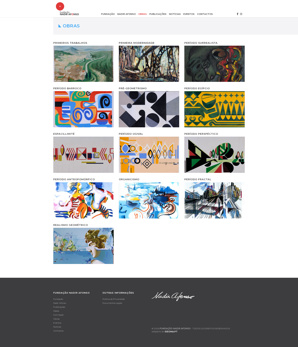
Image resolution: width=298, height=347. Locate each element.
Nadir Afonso (126, 14)
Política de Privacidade (113, 299)
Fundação (108, 14)
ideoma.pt (171, 331)
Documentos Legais (112, 303)
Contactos (205, 14)
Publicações (157, 14)
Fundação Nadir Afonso (175, 328)
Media (56, 311)
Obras (142, 14)
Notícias (175, 14)
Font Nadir (58, 315)
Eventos (189, 14)
